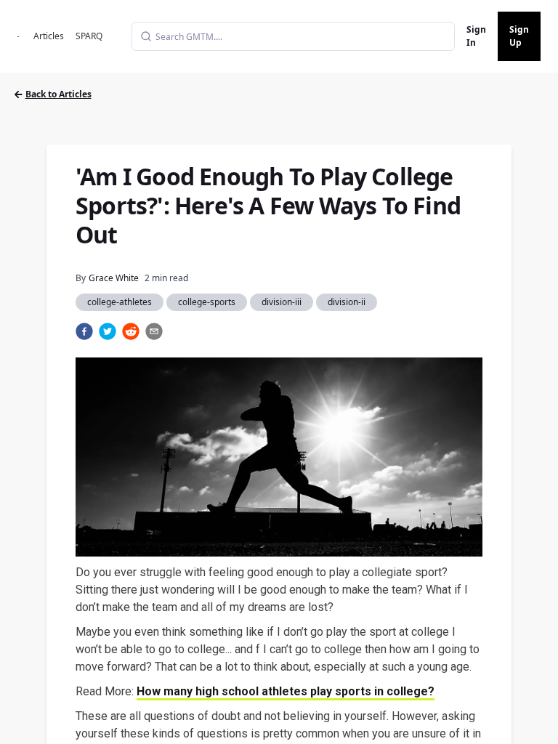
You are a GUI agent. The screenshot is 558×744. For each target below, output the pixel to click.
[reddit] (131, 331)
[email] (154, 331)
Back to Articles (58, 94)
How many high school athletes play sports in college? (285, 691)
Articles (48, 36)
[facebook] (84, 331)
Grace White (114, 278)
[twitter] (107, 331)
